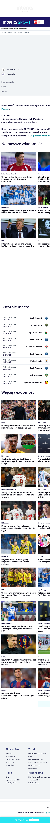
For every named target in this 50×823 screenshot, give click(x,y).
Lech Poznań (10, 762)
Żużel (31, 749)
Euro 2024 (9, 753)
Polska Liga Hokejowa (13, 783)
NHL (7, 777)
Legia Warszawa (11, 756)
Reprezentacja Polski (12, 780)
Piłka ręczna (35, 772)
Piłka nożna (18, 32)
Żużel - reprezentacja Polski (37, 762)
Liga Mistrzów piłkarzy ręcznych (39, 777)
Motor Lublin (32, 768)
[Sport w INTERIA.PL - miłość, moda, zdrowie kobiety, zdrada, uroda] (24, 22)
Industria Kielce (33, 783)
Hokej (9, 772)
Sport (10, 32)
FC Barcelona (10, 765)
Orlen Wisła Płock (34, 780)
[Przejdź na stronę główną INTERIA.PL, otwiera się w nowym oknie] (10, 22)
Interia (4, 32)
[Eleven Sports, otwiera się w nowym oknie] (39, 22)
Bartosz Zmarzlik (34, 765)
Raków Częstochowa (13, 759)
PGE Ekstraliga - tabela (35, 759)
